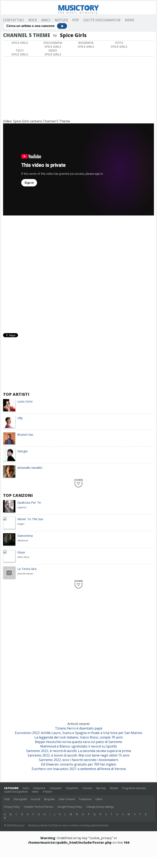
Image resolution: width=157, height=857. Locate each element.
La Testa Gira (26, 569)
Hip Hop (101, 788)
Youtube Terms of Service (38, 807)
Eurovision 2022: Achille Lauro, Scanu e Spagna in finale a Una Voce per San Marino (78, 733)
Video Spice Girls (53, 52)
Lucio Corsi (25, 401)
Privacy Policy (12, 807)
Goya (21, 552)
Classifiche (72, 788)
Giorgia (22, 451)
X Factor (47, 791)
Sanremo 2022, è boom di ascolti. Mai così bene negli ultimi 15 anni (78, 755)
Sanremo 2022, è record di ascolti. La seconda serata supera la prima (78, 751)
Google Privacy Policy (69, 807)
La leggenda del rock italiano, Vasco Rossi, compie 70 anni (78, 737)
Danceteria (25, 535)
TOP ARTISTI (16, 394)
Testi (7, 799)
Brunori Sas (25, 434)
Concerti (87, 788)
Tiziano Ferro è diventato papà (78, 728)
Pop (75, 20)
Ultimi (98, 799)
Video (35, 791)
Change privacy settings (100, 807)
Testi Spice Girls (19, 52)
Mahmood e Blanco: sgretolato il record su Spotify (78, 746)
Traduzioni (85, 799)
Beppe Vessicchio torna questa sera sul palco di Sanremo (78, 742)
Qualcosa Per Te (29, 502)
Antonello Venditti (29, 468)
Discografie (20, 799)
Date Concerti (67, 799)
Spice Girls (19, 43)
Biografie (49, 799)
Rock (32, 20)
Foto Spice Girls (119, 44)
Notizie (61, 20)
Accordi (35, 799)
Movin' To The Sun (30, 519)
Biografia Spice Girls (86, 44)
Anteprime (39, 788)
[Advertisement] (78, 87)
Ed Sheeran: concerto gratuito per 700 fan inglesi (78, 764)
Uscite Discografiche (102, 20)
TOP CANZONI (18, 495)
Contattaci (13, 20)
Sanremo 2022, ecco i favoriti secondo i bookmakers (78, 760)
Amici (45, 20)
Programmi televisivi (134, 788)
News (129, 20)
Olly (20, 418)
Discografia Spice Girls (52, 44)
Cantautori (55, 788)
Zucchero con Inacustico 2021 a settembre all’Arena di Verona (78, 769)
